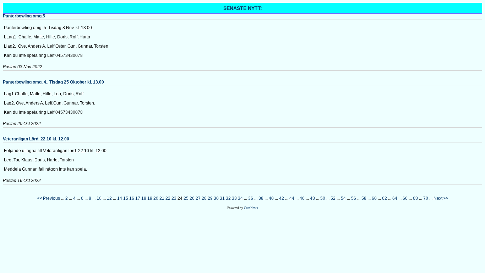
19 (149, 198)
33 (234, 198)
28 (204, 198)
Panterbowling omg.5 (24, 16)
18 (143, 198)
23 (173, 198)
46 (302, 198)
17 (137, 198)
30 (216, 198)
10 (99, 198)
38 (260, 198)
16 (131, 198)
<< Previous (48, 198)
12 (109, 198)
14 (119, 198)
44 (291, 198)
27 (198, 198)
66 (405, 198)
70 (425, 198)
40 (271, 198)
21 (161, 198)
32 (228, 198)
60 (374, 198)
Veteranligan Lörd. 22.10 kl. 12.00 (36, 138)
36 (250, 198)
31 (222, 198)
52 (333, 198)
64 (394, 198)
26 (192, 198)
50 (322, 198)
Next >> (441, 198)
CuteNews (251, 208)
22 (167, 198)
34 (240, 198)
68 (415, 198)
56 (353, 198)
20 (155, 198)
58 (363, 198)
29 (210, 198)
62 (384, 198)
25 (186, 198)
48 (312, 198)
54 (343, 198)
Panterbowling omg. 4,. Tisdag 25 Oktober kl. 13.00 (53, 82)
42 (281, 198)
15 (125, 198)
